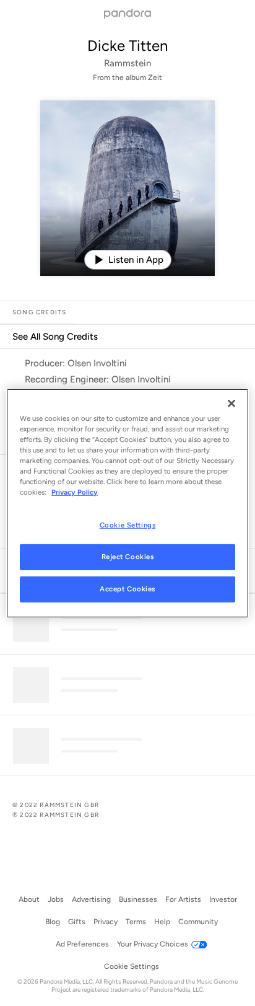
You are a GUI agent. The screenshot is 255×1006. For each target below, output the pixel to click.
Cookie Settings (128, 525)
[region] (127, 502)
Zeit (155, 77)
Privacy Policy (74, 492)
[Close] (231, 403)
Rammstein (127, 63)
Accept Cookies (127, 589)
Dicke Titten (127, 46)
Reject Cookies (128, 556)
